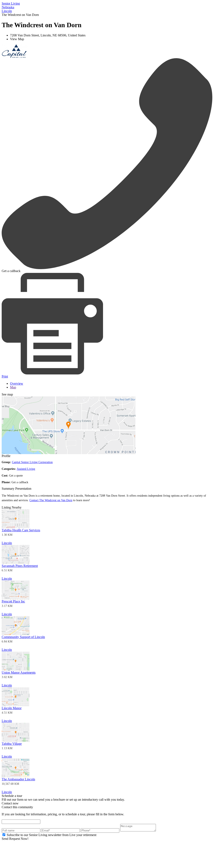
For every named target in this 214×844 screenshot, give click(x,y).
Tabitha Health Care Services (21, 530)
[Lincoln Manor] (15, 705)
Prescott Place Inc (13, 601)
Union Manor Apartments (19, 672)
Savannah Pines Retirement (20, 566)
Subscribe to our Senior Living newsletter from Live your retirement (51, 835)
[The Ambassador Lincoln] (15, 776)
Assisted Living (26, 468)
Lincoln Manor (12, 708)
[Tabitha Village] (15, 741)
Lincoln (7, 543)
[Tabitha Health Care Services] (15, 527)
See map (7, 394)
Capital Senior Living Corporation (32, 462)
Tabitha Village (12, 743)
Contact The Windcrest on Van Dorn (50, 500)
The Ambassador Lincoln (18, 779)
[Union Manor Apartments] (15, 669)
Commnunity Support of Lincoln (23, 637)
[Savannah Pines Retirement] (15, 563)
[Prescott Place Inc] (15, 598)
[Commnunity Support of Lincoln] (15, 634)
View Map (17, 39)
